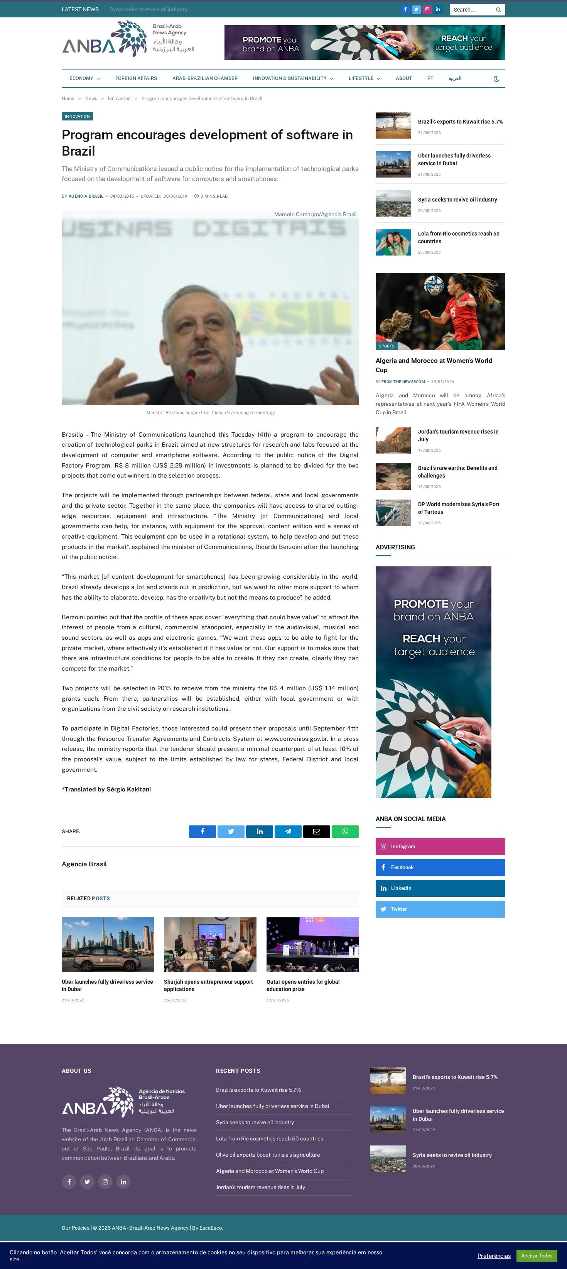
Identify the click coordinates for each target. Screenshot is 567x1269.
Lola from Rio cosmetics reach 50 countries (459, 237)
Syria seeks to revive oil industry (148, 9)
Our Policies (75, 1228)
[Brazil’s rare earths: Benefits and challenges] (393, 476)
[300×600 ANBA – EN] (440, 682)
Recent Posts (238, 1070)
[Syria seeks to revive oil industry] (393, 203)
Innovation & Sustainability (290, 78)
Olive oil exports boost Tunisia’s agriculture (268, 1155)
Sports (387, 346)
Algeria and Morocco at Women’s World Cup (434, 365)
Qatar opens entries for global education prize (303, 985)
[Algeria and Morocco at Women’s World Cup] (440, 311)
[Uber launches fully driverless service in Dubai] (108, 944)
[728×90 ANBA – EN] (364, 58)
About (404, 78)
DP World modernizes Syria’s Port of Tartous (459, 508)
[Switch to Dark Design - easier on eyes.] (496, 79)
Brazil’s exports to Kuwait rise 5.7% (460, 122)
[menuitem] (430, 78)
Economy (81, 78)
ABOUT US (76, 1070)
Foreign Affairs (136, 78)
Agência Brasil (86, 196)
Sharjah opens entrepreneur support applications (208, 985)
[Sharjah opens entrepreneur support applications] (210, 944)
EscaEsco (210, 1228)
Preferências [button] (494, 1255)
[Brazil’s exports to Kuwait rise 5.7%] (393, 125)
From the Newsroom (403, 382)
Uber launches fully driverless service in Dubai (107, 985)
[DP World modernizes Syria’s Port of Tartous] (393, 513)
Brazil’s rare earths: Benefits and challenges (458, 472)
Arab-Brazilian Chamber (205, 78)
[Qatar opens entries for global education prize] (313, 944)
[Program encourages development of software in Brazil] (210, 307)
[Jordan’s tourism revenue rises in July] (393, 440)
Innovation (77, 116)
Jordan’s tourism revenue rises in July (458, 435)
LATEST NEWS (80, 9)
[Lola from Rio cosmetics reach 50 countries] (393, 242)
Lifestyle (361, 78)
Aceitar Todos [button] (537, 1256)
